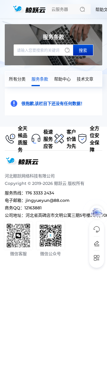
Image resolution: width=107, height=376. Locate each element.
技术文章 (85, 79)
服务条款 (40, 79)
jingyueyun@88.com (48, 200)
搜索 (83, 50)
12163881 (33, 208)
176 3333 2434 (40, 193)
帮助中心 (62, 79)
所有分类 (17, 79)
